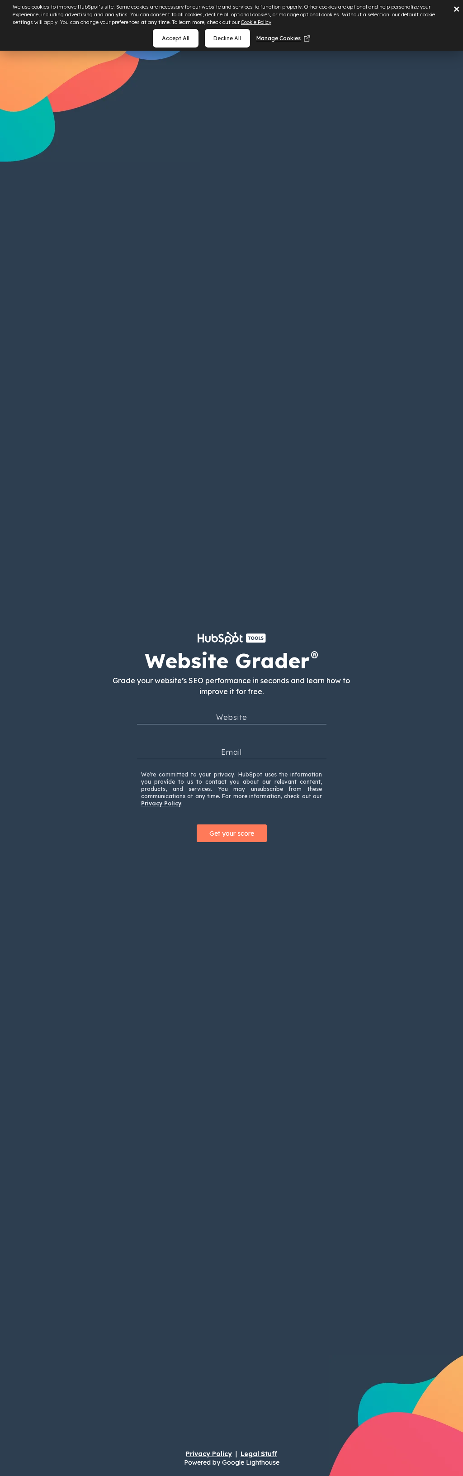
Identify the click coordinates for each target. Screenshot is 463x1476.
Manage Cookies (278, 38)
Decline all (227, 38)
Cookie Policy (256, 22)
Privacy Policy (161, 803)
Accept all (175, 38)
